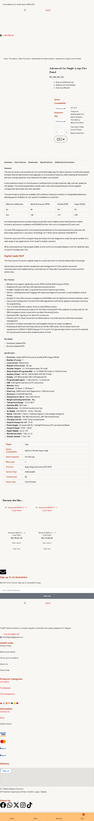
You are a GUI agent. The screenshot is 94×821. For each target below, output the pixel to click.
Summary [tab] (8, 162)
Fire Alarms (13, 59)
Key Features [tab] (20, 162)
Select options (16, 543)
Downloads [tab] (33, 162)
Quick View (16, 549)
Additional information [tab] (64, 162)
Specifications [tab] (46, 162)
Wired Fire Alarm (24, 59)
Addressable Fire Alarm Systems (43, 59)
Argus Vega (79, 127)
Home (6, 59)
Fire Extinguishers (7, 694)
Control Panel (76, 130)
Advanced (80, 133)
